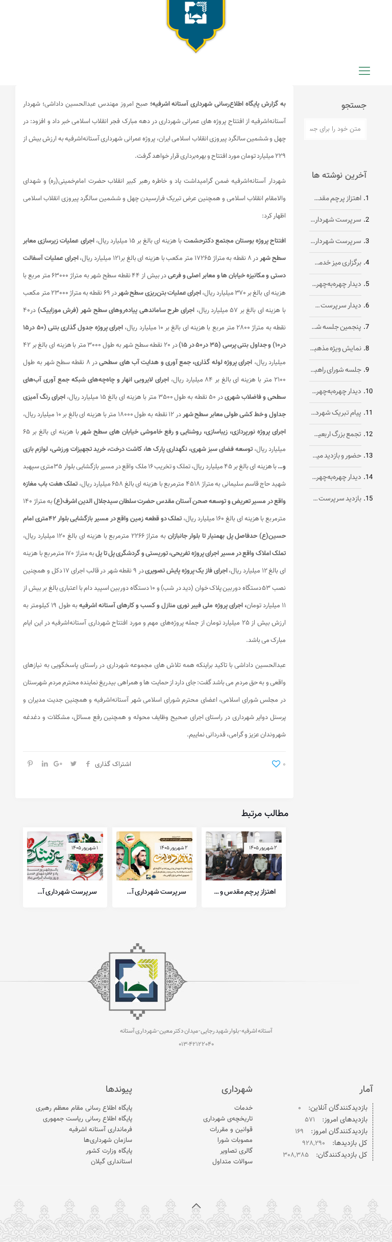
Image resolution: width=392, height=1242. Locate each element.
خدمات (243, 1108)
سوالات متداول (232, 1162)
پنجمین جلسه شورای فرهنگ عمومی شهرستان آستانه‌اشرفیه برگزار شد (335, 327)
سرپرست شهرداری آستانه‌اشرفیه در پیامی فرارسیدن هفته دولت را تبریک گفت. (154, 892)
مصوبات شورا (235, 1140)
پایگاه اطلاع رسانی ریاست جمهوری (87, 1119)
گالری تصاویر (236, 1151)
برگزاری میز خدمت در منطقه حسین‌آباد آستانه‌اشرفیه (335, 263)
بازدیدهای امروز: (344, 1120)
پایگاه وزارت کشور (109, 1151)
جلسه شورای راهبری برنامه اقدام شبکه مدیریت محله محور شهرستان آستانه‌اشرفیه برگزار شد (335, 370)
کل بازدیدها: (349, 1143)
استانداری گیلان (111, 1162)
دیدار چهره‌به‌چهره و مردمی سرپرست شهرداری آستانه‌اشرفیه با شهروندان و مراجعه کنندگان (335, 284)
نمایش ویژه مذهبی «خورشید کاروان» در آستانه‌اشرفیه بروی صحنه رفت (335, 349)
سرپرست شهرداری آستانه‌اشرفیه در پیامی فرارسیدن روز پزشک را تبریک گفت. (65, 892)
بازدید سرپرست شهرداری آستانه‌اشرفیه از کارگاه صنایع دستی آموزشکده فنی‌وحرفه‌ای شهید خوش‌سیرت (335, 499)
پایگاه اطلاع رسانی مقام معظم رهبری (84, 1108)
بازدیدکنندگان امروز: (338, 1132)
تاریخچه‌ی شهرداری (228, 1119)
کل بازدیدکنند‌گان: (341, 1155)
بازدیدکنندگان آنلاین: (337, 1108)
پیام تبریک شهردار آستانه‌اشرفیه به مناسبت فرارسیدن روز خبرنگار (335, 413)
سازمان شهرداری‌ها (108, 1140)
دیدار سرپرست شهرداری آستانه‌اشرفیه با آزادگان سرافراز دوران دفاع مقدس (335, 306)
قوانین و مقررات (231, 1130)
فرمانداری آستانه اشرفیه (100, 1130)
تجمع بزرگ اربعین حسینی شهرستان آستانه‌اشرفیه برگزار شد (335, 434)
